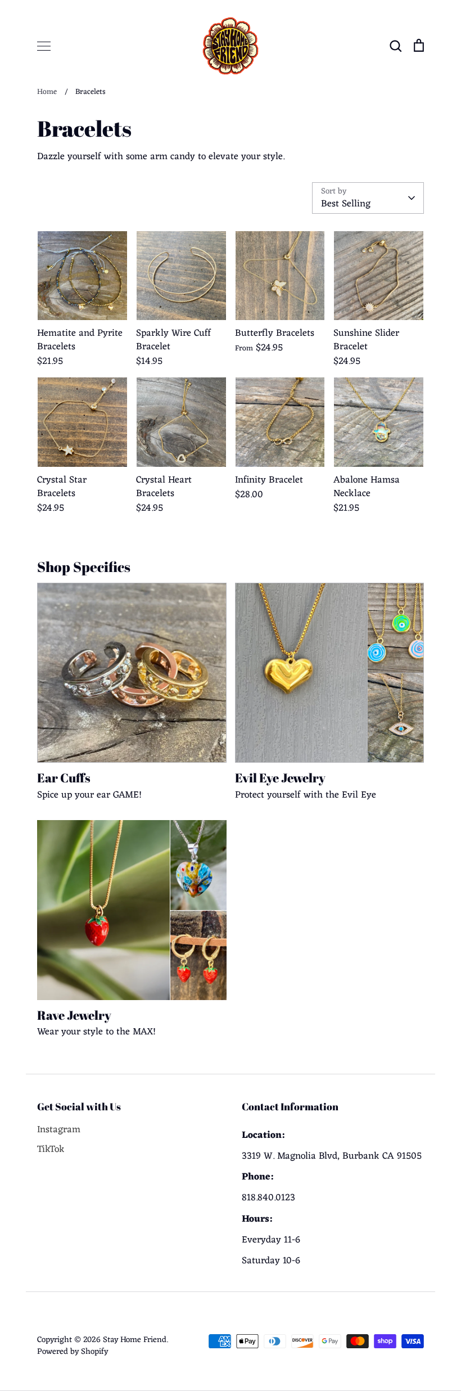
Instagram (58, 1130)
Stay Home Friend (134, 1340)
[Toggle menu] (43, 46)
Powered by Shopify (72, 1351)
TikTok (51, 1150)
